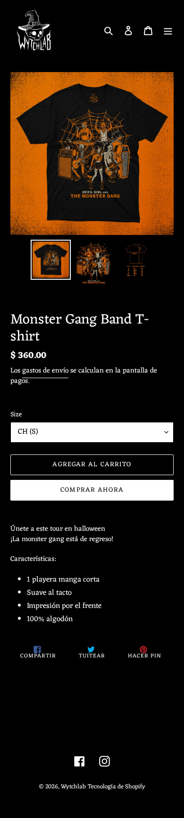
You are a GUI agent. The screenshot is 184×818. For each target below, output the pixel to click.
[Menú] (168, 30)
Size (16, 415)
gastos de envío (45, 370)
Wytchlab (73, 786)
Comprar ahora (92, 490)
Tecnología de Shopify (116, 786)
